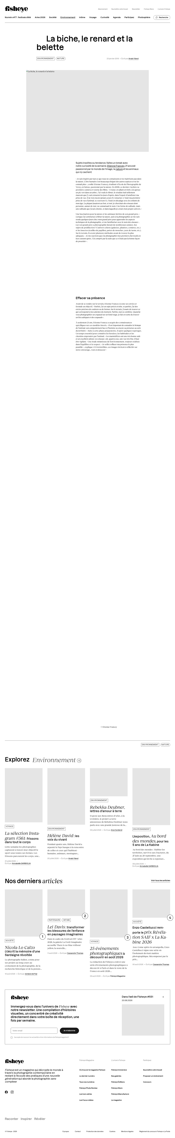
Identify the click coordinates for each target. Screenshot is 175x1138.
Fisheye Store (149, 9)
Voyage (93, 17)
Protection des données (95, 1131)
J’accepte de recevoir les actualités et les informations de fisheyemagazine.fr (41, 1037)
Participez (129, 17)
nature (119, 169)
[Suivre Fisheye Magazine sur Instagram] (12, 1092)
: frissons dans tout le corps (22, 837)
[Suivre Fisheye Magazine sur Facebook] (6, 1092)
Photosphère (144, 17)
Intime (82, 17)
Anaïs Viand (134, 59)
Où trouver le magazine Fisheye (92, 1070)
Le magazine (116, 1100)
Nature (61, 58)
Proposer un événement (153, 1076)
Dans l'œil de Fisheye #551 (137, 997)
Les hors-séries (85, 1094)
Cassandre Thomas (75, 953)
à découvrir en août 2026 (107, 952)
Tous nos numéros (86, 1082)
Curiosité (104, 17)
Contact (78, 1131)
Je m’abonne (69, 1031)
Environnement (67, 17)
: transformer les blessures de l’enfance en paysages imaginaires (65, 930)
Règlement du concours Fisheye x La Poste (154, 1131)
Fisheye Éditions (118, 1082)
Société (53, 17)
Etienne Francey (115, 166)
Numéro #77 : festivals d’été (18, 17)
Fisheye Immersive (119, 1070)
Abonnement (102, 9)
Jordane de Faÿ (31, 974)
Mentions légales (127, 1131)
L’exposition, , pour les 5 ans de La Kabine (150, 839)
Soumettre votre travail (119, 9)
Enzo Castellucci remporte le (149, 935)
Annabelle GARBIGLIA (21, 863)
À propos (65, 1131)
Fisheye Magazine (117, 976)
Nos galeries (116, 1076)
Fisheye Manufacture (120, 1094)
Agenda (117, 17)
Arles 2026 (40, 17)
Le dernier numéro (87, 1076)
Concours (147, 1082)
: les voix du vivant (63, 837)
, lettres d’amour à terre (107, 809)
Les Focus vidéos (86, 1100)
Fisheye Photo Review (88, 1088)
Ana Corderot (116, 830)
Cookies (112, 1131)
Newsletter (136, 9)
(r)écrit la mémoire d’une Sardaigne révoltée (22, 950)
